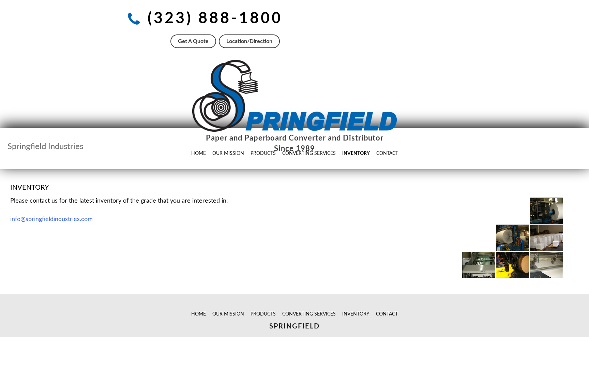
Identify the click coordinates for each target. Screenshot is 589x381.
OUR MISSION (228, 314)
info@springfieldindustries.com (51, 219)
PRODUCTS (263, 314)
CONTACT (387, 314)
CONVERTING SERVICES (309, 314)
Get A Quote (193, 41)
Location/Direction (249, 41)
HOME (198, 314)
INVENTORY (355, 314)
